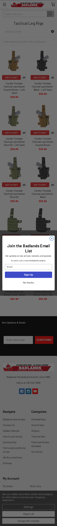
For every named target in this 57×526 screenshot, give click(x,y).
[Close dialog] (52, 238)
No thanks (28, 282)
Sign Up (28, 274)
